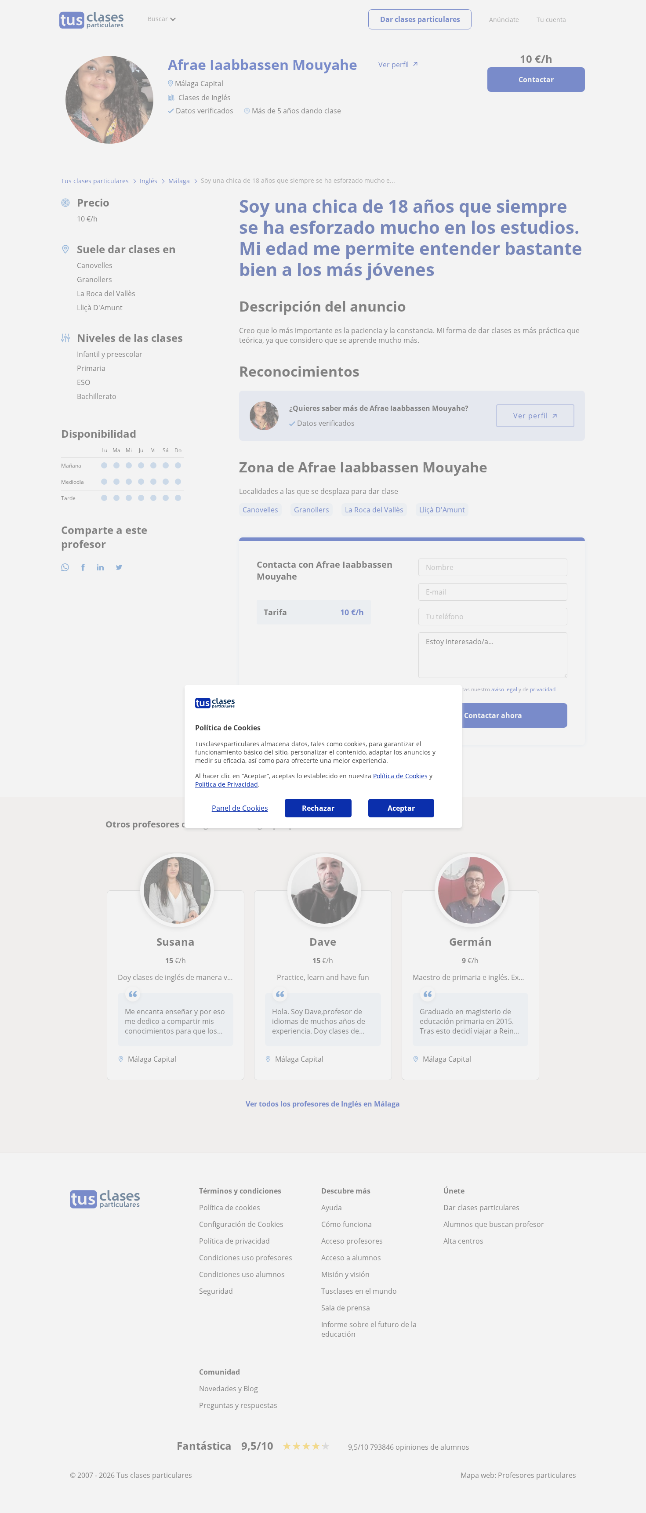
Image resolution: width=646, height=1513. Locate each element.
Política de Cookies (400, 776)
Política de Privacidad (226, 784)
